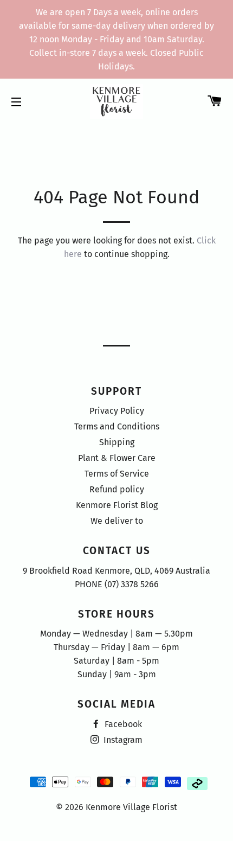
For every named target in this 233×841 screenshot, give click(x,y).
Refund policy (116, 489)
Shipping (116, 442)
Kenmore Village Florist (131, 807)
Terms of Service (117, 473)
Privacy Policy (116, 411)
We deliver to (116, 521)
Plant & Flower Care (117, 458)
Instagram (122, 740)
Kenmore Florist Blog (117, 505)
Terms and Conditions (116, 426)
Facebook (122, 724)
